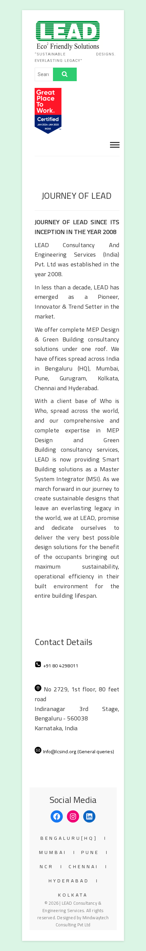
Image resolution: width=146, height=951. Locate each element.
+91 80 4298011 (61, 665)
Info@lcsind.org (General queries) (78, 751)
